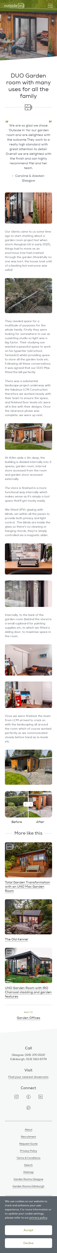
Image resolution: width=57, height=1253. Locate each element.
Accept (28, 1230)
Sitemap (28, 1172)
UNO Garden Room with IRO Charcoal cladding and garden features (28, 973)
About (28, 1129)
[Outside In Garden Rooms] (14, 5)
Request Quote (28, 1143)
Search (28, 1165)
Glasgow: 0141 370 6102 (28, 1055)
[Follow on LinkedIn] (40, 1097)
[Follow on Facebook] (28, 1097)
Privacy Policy (28, 1150)
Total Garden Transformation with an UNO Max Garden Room (28, 867)
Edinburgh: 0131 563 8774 (28, 1059)
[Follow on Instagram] (16, 1097)
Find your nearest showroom (28, 1077)
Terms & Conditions (28, 1158)
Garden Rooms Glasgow (28, 1179)
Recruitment (28, 1136)
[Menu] (50, 5)
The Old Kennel (28, 920)
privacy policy (38, 1217)
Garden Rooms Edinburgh (28, 1186)
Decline (28, 1243)
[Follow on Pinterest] (28, 1108)
